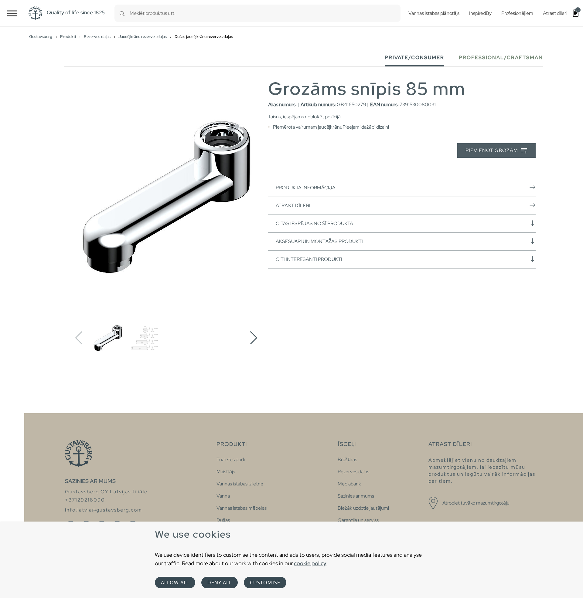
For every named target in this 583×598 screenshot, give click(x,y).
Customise (265, 582)
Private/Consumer (414, 57)
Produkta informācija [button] (306, 187)
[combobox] (265, 13)
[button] (254, 338)
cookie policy (310, 563)
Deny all (219, 582)
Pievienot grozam (492, 150)
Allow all (175, 582)
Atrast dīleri (293, 205)
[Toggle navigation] (12, 13)
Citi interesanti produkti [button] (309, 259)
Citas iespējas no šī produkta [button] (314, 223)
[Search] (122, 13)
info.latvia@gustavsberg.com (103, 510)
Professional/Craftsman (501, 57)
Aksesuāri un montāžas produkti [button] (319, 241)
